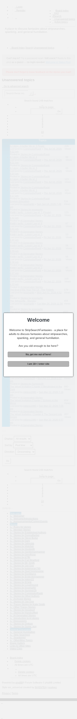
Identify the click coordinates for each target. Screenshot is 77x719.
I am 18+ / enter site (38, 364)
